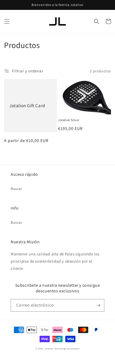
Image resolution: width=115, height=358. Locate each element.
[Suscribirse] (98, 305)
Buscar (16, 188)
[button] (7, 21)
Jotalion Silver (68, 120)
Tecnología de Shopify (67, 348)
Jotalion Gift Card (27, 106)
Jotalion (49, 348)
